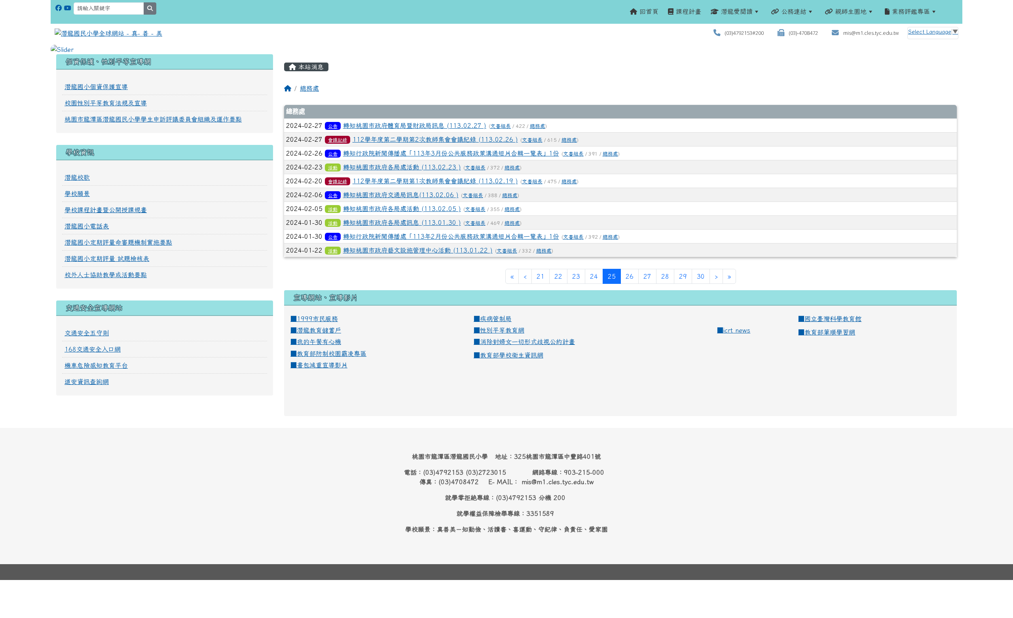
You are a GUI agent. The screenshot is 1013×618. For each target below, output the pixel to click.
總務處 (309, 88)
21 (540, 276)
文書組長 (500, 126)
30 (701, 276)
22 (558, 276)
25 (614, 276)
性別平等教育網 (502, 330)
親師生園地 (850, 11)
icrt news (736, 330)
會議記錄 (337, 139)
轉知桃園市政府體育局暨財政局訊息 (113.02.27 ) (414, 125)
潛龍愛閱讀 (736, 11)
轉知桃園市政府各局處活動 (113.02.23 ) (402, 167)
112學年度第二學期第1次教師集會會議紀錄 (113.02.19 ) (435, 181)
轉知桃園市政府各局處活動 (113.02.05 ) (402, 208)
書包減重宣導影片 (322, 365)
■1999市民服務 (314, 319)
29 (683, 276)
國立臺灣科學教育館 (832, 319)
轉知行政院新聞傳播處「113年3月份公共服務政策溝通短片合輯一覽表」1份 (451, 153)
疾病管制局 (496, 319)
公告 (333, 126)
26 (630, 276)
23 (576, 276)
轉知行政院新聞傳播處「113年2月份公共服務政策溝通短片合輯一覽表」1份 (451, 236)
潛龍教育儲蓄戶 (319, 330)
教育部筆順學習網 (829, 332)
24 (594, 276)
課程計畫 (687, 11)
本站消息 (310, 67)
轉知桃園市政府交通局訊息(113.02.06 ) (401, 195)
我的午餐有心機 (319, 341)
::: (950, 11)
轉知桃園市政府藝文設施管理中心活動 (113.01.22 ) (418, 250)
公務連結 (792, 11)
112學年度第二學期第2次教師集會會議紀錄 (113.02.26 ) (435, 139)
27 (647, 276)
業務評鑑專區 (910, 11)
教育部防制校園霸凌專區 (331, 353)
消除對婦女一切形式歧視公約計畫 (527, 341)
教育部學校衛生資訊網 (511, 355)
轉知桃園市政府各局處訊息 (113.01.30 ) (402, 222)
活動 (333, 167)
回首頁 (647, 11)
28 (665, 276)
